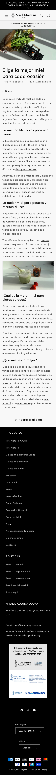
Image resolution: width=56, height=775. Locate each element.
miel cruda (23, 403)
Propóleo (11, 475)
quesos (45, 240)
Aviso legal (12, 592)
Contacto (11, 545)
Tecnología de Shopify (37, 770)
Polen (9, 489)
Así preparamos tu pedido (20, 531)
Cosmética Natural (16, 510)
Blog (8, 524)
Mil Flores (29, 144)
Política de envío (15, 564)
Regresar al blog (30, 419)
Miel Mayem (21, 770)
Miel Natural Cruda (16, 440)
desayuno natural (26, 169)
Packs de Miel (13, 517)
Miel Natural (13, 447)
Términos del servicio (17, 585)
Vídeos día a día (15, 468)
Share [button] (8, 91)
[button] (6, 15)
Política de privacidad (18, 571)
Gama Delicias (14, 503)
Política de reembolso (18, 578)
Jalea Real (11, 482)
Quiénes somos (14, 538)
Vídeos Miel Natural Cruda (20, 454)
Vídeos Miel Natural (17, 461)
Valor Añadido (14, 496)
